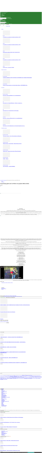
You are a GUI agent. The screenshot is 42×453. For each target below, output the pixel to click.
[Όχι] (34, 452)
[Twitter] (4, 188)
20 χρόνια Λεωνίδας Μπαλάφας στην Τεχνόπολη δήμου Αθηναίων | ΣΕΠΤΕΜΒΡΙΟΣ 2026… (15, 85)
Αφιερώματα (4, 180)
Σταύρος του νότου (7, 376)
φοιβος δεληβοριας (38, 378)
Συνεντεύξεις (3, 87)
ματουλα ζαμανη (31, 377)
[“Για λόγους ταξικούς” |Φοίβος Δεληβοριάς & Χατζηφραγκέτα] (2, 425)
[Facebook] (1, 188)
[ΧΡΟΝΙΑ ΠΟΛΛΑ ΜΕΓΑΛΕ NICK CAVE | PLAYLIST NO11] (6, 50)
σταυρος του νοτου (13, 378)
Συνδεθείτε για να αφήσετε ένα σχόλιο (4, 321)
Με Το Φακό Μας (3, 396)
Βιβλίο (2, 392)
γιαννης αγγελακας (24, 376)
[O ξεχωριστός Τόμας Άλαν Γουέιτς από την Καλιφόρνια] (3, 310)
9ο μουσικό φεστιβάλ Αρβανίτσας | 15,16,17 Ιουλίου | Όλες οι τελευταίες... (10, 422)
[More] (16, 188)
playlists (4, 43)
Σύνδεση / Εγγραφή (4, 13)
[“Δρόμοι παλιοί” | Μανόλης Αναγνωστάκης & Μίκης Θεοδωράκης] (6, 149)
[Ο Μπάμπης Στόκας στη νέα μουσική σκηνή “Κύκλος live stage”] (1, 444)
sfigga (14, 375)
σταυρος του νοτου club (19, 378)
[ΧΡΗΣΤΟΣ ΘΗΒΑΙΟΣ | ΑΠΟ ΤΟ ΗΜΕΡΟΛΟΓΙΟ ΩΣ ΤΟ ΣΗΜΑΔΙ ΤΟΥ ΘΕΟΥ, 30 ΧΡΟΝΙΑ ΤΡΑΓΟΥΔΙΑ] (3, 303)
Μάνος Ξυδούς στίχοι (4, 288)
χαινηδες (1, 379)
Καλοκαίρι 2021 (35, 375)
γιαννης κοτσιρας (28, 376)
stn (15, 375)
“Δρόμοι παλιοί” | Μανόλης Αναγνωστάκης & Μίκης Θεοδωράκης (12, 151)
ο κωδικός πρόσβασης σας (9, 18)
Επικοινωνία (3, 15)
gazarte (5, 375)
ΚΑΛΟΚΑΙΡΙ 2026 (5, 76)
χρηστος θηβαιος (5, 379)
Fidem (10, 436)
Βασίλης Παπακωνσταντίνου (27, 375)
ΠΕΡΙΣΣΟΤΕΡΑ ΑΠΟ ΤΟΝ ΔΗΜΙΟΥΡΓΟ (10, 297)
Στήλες (2, 180)
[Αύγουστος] (3, 317)
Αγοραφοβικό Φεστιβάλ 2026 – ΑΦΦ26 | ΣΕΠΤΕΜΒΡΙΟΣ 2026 (9, 357)
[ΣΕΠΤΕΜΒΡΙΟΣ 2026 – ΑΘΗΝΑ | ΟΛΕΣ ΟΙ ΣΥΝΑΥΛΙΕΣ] (2, 345)
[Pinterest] (6, 188)
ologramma (10, 375)
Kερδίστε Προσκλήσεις (4, 69)
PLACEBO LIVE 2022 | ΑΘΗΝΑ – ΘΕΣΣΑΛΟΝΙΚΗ (10, 295)
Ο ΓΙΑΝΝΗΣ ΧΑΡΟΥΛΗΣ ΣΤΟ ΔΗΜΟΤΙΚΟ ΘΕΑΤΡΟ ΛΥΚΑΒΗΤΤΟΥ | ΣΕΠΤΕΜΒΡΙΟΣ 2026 (13, 362)
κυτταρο (18, 377)
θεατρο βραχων (5, 377)
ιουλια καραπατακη (9, 377)
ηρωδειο (30, 376)
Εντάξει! (28, 452)
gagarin (3, 375)
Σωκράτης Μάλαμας (13, 376)
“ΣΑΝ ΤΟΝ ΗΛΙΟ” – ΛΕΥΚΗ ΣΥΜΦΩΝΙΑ (9, 166)
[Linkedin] (11, 188)
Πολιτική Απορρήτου (2, 20)
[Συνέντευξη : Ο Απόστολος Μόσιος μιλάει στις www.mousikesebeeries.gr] (6, 116)
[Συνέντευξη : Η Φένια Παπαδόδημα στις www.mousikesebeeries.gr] (6, 93)
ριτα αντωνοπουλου (39, 377)
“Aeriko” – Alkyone (5, 158)
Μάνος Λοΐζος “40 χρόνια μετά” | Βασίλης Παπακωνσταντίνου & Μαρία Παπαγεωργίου (13, 296)
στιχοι (23, 378)
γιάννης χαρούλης (19, 376)
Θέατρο (33, 375)
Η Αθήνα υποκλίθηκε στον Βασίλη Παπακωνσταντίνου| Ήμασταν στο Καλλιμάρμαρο (11, 417)
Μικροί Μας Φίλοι (3, 397)
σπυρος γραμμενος (6, 378)
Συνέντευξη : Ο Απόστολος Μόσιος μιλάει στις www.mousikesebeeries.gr (12, 118)
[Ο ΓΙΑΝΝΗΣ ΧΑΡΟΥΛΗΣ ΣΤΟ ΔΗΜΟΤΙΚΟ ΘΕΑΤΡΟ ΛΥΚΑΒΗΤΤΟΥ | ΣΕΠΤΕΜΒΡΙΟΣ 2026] (2, 361)
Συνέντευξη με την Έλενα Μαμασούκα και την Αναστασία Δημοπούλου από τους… (14, 125)
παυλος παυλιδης (35, 377)
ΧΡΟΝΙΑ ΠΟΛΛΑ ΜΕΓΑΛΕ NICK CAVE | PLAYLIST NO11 (11, 52)
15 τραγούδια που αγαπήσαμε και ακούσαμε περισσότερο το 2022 (11, 44)
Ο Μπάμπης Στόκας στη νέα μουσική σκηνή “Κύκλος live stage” (9, 445)
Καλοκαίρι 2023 (38, 375)
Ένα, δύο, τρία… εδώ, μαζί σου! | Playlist (8, 67)
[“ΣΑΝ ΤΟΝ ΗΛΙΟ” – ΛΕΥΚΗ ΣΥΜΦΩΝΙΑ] (6, 164)
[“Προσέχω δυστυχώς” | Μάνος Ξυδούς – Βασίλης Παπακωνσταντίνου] (2, 439)
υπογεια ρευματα (34, 378)
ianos (6, 375)
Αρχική (2, 14)
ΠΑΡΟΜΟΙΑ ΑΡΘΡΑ (2, 297)
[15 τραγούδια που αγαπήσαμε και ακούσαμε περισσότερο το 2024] (6, 35)
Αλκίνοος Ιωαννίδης (20, 375)
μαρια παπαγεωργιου (26, 377)
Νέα (3, 109)
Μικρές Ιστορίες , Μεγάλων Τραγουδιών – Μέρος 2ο (7, 282)
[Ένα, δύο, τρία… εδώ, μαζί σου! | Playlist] (6, 65)
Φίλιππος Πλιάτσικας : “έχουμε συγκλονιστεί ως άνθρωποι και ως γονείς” (10, 450)
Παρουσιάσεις (3, 400)
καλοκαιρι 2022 (14, 377)
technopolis (17, 375)
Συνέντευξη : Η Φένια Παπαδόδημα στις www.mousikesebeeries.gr (12, 95)
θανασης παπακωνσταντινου (36, 376)
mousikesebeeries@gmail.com (6, 411)
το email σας (7, 22)
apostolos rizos (1, 375)
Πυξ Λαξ (2, 289)
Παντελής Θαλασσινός (3, 376)
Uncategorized (3, 390)
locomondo (8, 375)
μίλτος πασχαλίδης (21, 377)
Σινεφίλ (2, 402)
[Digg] (13, 188)
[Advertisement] (21, 172)
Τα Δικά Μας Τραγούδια (5, 134)
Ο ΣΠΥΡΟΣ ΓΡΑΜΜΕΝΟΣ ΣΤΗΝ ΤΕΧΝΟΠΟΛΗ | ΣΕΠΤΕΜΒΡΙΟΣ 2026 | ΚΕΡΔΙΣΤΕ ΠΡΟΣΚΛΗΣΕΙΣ (17, 77)
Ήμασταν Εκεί (3, 393)
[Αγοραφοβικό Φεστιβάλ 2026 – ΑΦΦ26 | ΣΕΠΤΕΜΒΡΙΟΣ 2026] (2, 356)
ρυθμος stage (2, 378)
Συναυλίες (3, 404)
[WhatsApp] (9, 188)
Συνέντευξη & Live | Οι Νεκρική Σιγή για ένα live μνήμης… (11, 110)
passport (13, 375)
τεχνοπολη (30, 378)
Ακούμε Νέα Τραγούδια (4, 391)
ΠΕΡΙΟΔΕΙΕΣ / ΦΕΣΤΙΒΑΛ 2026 (5, 401)
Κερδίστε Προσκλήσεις (4, 395)
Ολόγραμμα (3, 399)
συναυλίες (26, 378)
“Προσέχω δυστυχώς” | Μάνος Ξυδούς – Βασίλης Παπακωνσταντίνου (12, 143)
